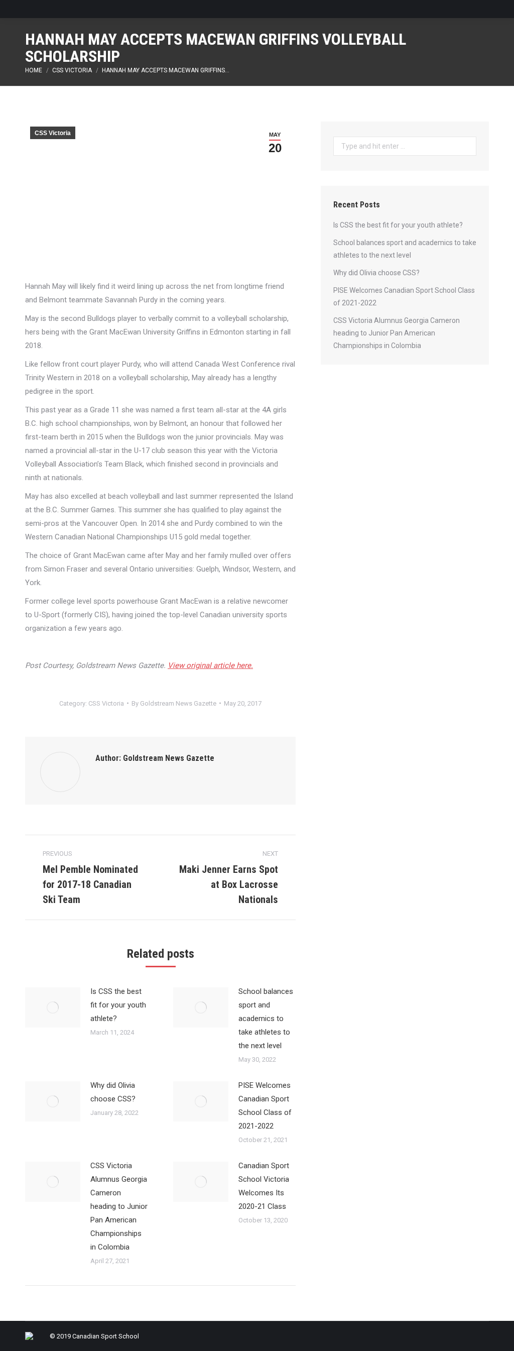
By (174, 703)
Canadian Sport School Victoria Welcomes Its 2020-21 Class (263, 1186)
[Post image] (52, 1007)
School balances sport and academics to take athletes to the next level (265, 1018)
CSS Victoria (72, 70)
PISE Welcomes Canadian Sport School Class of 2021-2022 (265, 1106)
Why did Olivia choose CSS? (113, 1092)
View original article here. (210, 665)
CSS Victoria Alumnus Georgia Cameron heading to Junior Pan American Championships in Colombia (119, 1206)
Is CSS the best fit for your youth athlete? (118, 1005)
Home (33, 70)
